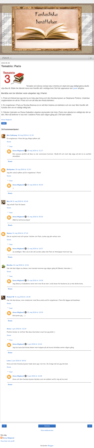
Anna (9, 329)
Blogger (50, 446)
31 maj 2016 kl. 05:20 (35, 185)
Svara (9, 142)
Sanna (9, 233)
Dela (3, 123)
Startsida (47, 426)
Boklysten (11, 169)
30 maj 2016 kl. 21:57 (23, 169)
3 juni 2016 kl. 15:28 (34, 376)
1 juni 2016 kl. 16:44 (34, 344)
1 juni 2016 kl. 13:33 (19, 329)
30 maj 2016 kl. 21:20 (26, 135)
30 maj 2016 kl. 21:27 (35, 151)
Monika (9, 265)
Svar (11, 146)
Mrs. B (9, 201)
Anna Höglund (18, 151)
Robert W (10, 297)
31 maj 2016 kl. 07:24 (20, 233)
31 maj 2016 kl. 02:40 (20, 201)
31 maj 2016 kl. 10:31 (21, 265)
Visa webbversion (47, 430)
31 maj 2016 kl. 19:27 (35, 248)
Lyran (75, 88)
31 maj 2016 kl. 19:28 (35, 280)
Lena (9, 361)
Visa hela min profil (7, 441)
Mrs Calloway (12, 135)
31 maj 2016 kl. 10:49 (22, 297)
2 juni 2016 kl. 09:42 (18, 361)
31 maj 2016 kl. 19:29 (35, 312)
